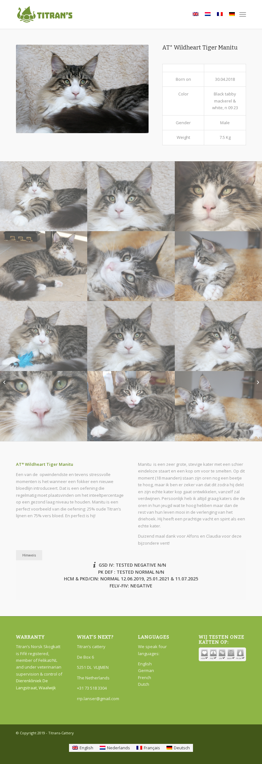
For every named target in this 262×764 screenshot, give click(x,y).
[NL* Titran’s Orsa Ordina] (5, 382)
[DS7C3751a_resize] (44, 406)
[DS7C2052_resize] (131, 336)
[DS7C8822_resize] (44, 266)
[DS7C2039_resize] (44, 336)
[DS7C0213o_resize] (131, 266)
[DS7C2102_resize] (44, 196)
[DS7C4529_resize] (131, 406)
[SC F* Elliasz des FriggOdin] (257, 382)
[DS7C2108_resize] (131, 196)
